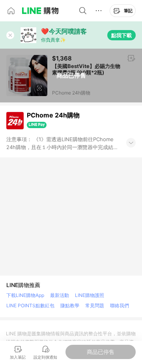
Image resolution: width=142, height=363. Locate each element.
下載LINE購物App (25, 295)
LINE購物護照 (89, 295)
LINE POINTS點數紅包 (30, 305)
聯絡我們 (119, 305)
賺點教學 (69, 305)
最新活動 (59, 295)
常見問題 (94, 305)
